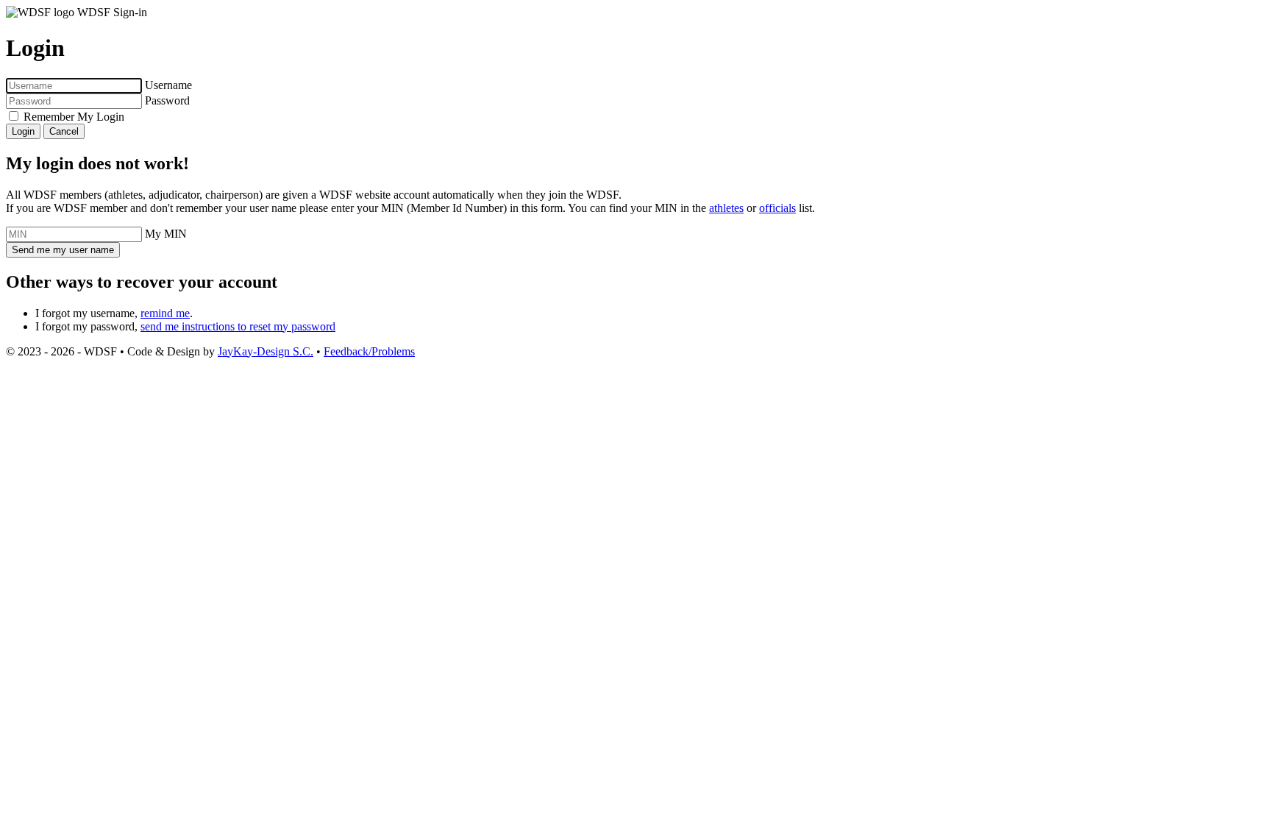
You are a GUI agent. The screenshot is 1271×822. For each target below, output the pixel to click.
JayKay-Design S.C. (265, 351)
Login (23, 131)
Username (168, 85)
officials (777, 208)
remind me (165, 313)
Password (167, 100)
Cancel (64, 131)
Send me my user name (63, 249)
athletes (726, 208)
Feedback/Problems (369, 351)
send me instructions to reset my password (237, 326)
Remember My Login (74, 116)
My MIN (166, 233)
